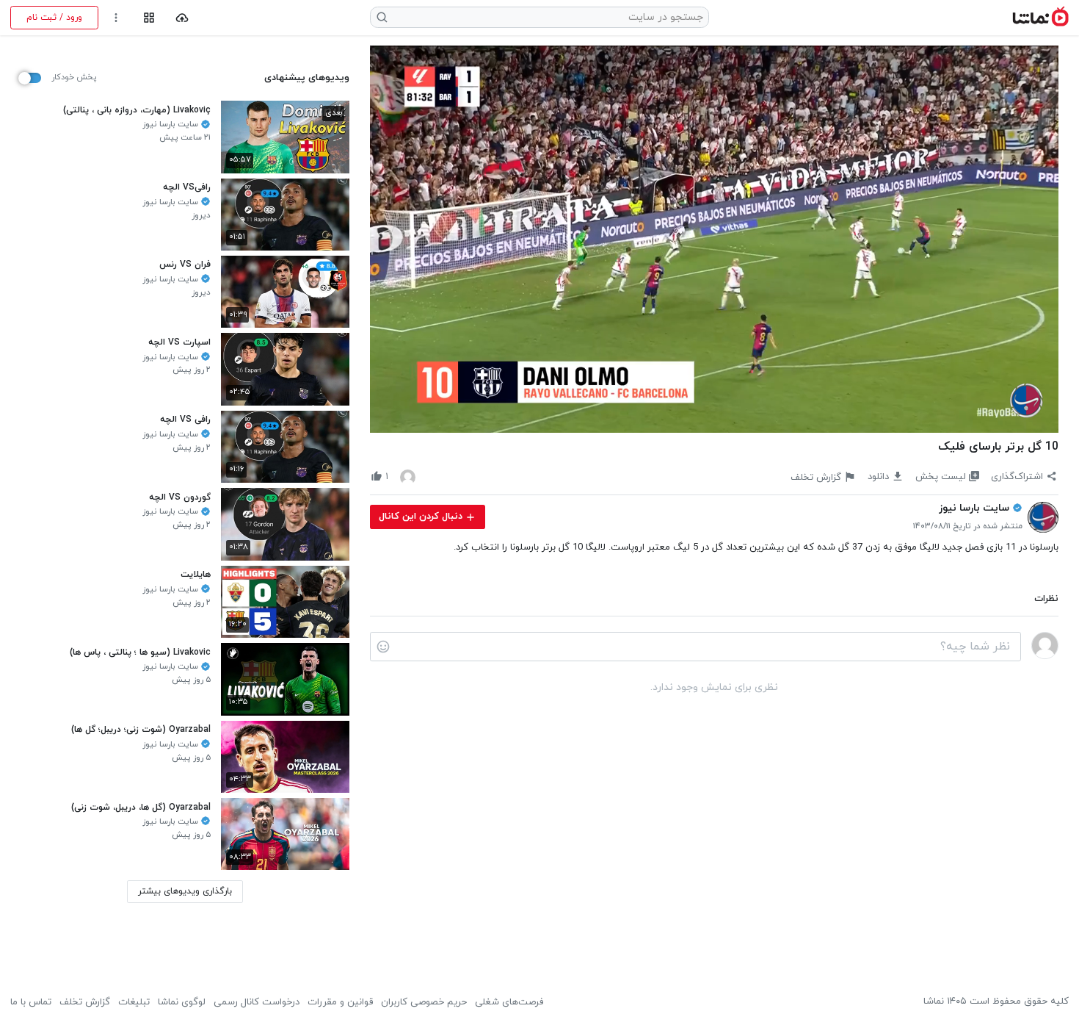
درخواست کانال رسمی (256, 1002)
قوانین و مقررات (340, 1002)
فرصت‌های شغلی (509, 1002)
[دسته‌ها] (149, 18)
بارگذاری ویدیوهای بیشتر (185, 891)
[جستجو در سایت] (382, 17)
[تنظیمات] (116, 18)
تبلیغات (134, 1002)
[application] (714, 240)
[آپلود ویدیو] (182, 18)
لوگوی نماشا (182, 1002)
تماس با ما (30, 1002)
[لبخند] (383, 646)
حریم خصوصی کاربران (424, 1002)
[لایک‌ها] (407, 476)
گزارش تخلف (84, 1002)
